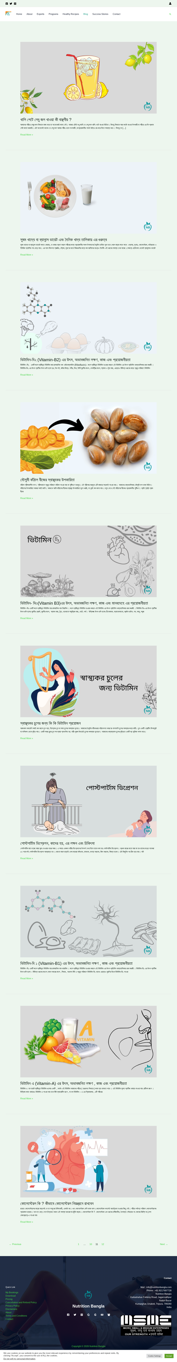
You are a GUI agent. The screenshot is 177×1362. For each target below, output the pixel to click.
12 (102, 1244)
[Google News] (102, 1314)
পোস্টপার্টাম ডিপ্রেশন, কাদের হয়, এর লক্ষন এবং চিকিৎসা (57, 843)
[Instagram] (15, 3)
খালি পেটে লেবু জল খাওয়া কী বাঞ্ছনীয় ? (45, 119)
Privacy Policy (12, 1306)
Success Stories (100, 14)
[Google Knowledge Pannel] (95, 1314)
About (29, 14)
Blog (85, 14)
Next (164, 1244)
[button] (170, 14)
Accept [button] (169, 1356)
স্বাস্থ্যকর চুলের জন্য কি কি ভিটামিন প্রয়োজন (50, 723)
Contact (116, 14)
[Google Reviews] (88, 1314)
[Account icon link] (170, 3)
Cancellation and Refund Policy (21, 1302)
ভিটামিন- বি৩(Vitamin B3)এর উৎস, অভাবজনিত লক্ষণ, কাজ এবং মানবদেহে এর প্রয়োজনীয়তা (84, 603)
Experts (40, 14)
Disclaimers (11, 1309)
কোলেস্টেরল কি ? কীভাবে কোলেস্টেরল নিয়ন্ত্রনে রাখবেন (56, 1203)
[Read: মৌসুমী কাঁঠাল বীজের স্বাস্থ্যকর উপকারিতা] (88, 438)
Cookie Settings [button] (154, 1356)
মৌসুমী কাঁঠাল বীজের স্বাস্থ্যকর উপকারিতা (47, 479)
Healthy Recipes (71, 14)
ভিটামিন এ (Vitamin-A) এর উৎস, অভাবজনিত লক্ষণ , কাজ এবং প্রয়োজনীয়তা (73, 1083)
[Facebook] (7, 3)
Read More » (26, 134)
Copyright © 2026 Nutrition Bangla (88, 1346)
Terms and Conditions (16, 1316)
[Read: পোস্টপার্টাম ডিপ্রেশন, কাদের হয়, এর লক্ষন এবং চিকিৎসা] (88, 801)
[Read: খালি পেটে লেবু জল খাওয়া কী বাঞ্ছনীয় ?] (88, 77)
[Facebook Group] (109, 1314)
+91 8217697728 (163, 1290)
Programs (53, 14)
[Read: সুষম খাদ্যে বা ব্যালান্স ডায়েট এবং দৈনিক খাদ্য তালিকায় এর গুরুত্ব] (88, 197)
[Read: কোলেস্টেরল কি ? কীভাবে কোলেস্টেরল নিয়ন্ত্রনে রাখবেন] (88, 1161)
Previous (15, 1244)
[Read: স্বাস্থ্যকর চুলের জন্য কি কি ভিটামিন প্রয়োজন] (88, 681)
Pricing (9, 1299)
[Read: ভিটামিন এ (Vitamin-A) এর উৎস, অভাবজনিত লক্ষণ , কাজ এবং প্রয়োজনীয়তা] (88, 1041)
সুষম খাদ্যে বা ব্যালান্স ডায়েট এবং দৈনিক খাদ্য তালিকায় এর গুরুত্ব (63, 239)
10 (90, 1244)
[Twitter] (11, 3)
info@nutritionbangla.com (158, 1287)
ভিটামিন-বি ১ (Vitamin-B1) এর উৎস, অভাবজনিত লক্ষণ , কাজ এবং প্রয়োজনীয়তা (76, 963)
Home (19, 14)
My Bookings (12, 1292)
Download (11, 1296)
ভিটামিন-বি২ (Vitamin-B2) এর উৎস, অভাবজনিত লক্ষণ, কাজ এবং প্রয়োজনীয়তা (75, 359)
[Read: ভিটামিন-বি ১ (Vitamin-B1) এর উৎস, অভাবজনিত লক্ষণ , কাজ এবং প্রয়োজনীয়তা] (88, 921)
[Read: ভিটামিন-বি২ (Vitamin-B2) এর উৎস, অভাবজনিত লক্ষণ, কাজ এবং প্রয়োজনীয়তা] (88, 318)
